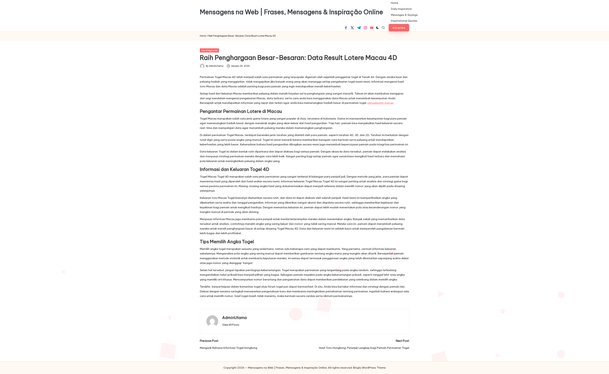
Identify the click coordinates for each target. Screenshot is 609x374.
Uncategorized (209, 50)
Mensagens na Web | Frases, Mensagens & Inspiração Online (291, 12)
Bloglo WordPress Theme (369, 367)
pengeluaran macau (380, 103)
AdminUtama (234, 317)
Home (203, 35)
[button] (399, 27)
